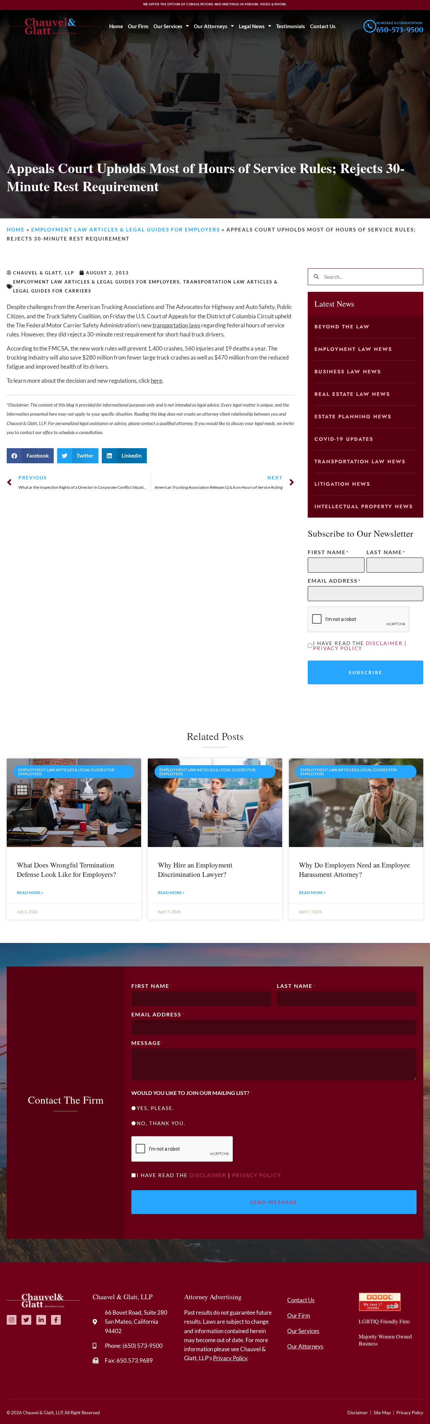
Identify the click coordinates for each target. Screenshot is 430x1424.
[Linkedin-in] (41, 1320)
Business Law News (347, 371)
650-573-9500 (399, 29)
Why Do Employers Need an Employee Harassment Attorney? (354, 869)
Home (116, 26)
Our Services (168, 26)
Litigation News (342, 484)
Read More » (30, 892)
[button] (30, 455)
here (156, 380)
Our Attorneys (210, 26)
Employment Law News (353, 349)
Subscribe (366, 672)
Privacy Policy (337, 648)
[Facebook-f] (56, 1320)
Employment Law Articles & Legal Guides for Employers (125, 229)
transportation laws (176, 325)
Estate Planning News (352, 416)
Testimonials (290, 26)
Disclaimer (384, 643)
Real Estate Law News (352, 394)
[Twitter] (26, 1320)
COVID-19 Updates (343, 439)
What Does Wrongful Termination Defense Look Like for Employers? (66, 869)
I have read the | (360, 646)
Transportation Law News (359, 461)
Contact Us (323, 26)
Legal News (252, 26)
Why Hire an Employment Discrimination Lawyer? (195, 869)
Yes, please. (155, 1108)
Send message (274, 1202)
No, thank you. (161, 1123)
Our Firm (138, 26)
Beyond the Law (342, 326)
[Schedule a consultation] (369, 26)
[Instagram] (11, 1320)
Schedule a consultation (399, 23)
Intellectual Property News (363, 506)
